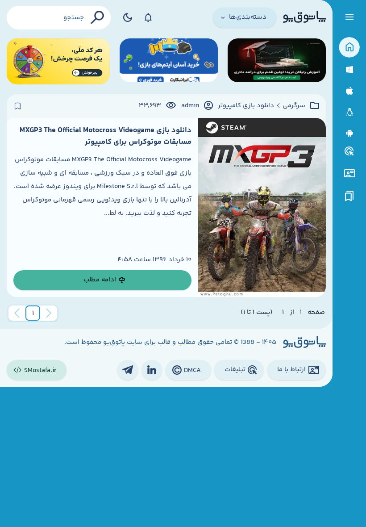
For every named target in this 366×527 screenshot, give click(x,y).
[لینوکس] (349, 112)
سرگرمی (294, 106)
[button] (33, 313)
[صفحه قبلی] (48, 313)
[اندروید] (349, 133)
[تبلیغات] (349, 151)
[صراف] (58, 61)
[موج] (277, 61)
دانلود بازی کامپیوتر (246, 106)
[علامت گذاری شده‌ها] (349, 196)
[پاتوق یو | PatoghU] (304, 17)
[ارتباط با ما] (349, 173)
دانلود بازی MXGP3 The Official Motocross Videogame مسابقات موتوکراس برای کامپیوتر (105, 136)
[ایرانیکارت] (169, 61)
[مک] (349, 91)
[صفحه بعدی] (16, 313)
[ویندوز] (349, 70)
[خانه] (349, 47)
